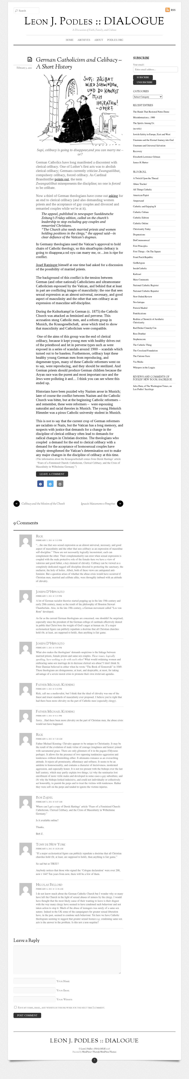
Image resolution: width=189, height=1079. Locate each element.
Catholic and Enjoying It (144, 206)
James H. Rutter (140, 162)
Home (69, 40)
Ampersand (138, 200)
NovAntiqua (139, 302)
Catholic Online (140, 223)
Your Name (63, 981)
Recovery (137, 151)
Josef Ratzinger (47, 265)
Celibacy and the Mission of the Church (40, 504)
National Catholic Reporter (146, 291)
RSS (173, 10)
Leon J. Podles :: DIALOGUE (93, 1048)
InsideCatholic (140, 268)
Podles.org (115, 40)
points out (62, 179)
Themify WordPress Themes (104, 1051)
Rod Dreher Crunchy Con (144, 328)
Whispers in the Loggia (144, 367)
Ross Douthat (139, 333)
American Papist (141, 195)
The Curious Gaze (141, 356)
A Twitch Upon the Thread (145, 178)
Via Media (138, 361)
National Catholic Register (146, 285)
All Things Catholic (142, 189)
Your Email (63, 990)
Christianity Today (142, 229)
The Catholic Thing (142, 344)
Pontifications (139, 313)
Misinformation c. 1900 (144, 117)
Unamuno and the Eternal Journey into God (153, 140)
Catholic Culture (141, 212)
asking (113, 196)
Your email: (138, 64)
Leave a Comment (52, 474)
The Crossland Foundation (145, 350)
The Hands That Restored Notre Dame (151, 111)
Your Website (64, 999)
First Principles (140, 246)
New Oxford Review (142, 296)
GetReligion (139, 262)
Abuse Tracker (140, 184)
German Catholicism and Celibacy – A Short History (79, 63)
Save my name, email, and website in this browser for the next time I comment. (61, 1007)
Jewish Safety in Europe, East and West (151, 134)
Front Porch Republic (143, 257)
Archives (84, 40)
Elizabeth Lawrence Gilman (146, 156)
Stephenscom (139, 339)
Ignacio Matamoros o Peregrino (101, 504)
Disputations (139, 234)
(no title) (137, 128)
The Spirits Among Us (143, 123)
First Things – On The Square (147, 251)
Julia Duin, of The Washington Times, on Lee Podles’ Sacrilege (152, 387)
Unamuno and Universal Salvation (149, 145)
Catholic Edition (141, 217)
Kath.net (137, 274)
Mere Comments (141, 279)
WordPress (86, 1051)
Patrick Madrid (140, 307)
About (98, 40)
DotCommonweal (141, 240)
